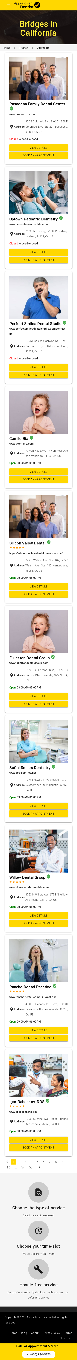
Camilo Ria (19, 438)
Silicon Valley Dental (28, 543)
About (34, 1332)
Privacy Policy (51, 1332)
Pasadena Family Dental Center (37, 104)
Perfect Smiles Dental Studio (36, 323)
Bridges (23, 47)
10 (8, 1167)
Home (6, 47)
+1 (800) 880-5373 (39, 1354)
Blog (24, 1332)
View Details (38, 147)
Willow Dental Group (27, 877)
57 (22, 1167)
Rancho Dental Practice (31, 987)
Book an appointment (39, 155)
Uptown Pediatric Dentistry (34, 219)
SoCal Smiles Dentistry (30, 767)
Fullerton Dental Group (30, 658)
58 (30, 1167)
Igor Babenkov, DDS (27, 1102)
